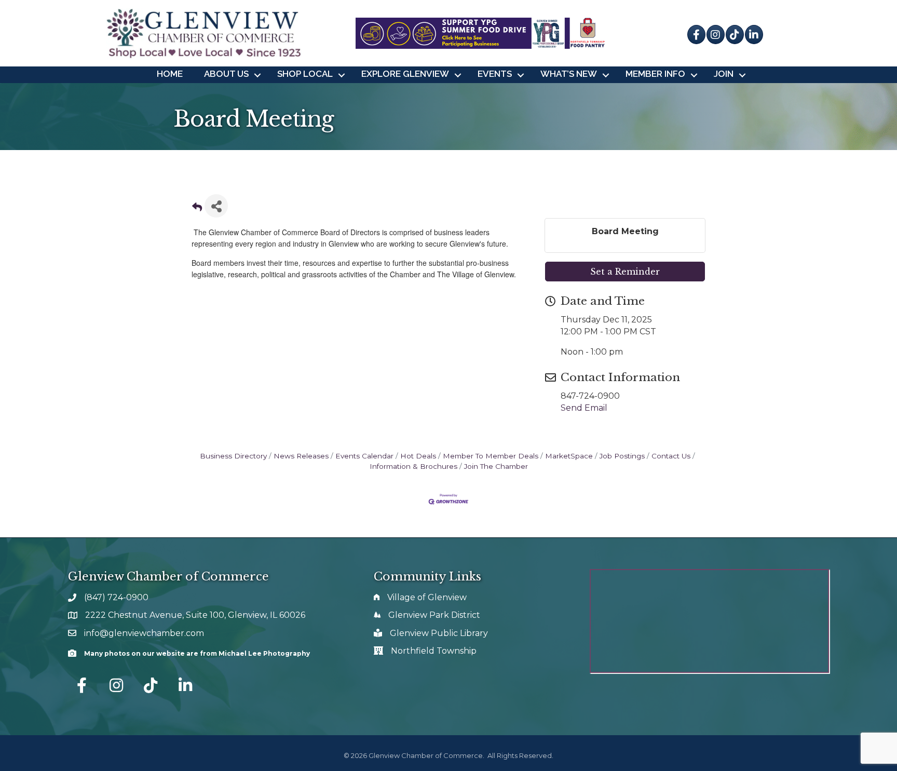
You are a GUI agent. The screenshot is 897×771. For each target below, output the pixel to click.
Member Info (655, 74)
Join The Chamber (496, 466)
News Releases (301, 456)
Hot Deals (418, 456)
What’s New (568, 74)
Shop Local (305, 74)
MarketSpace (569, 456)
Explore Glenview (405, 74)
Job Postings (622, 456)
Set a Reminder (625, 271)
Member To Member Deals (490, 456)
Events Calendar (364, 456)
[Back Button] (197, 209)
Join (723, 74)
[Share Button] (216, 206)
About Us (226, 74)
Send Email (584, 408)
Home (170, 74)
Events (495, 74)
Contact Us (670, 456)
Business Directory (233, 456)
